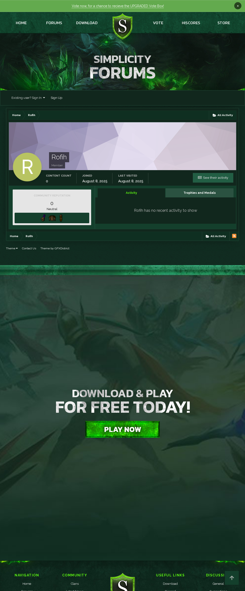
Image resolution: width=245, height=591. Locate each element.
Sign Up (56, 98)
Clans (75, 583)
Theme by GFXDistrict (54, 248)
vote (158, 23)
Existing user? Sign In (27, 98)
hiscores (191, 23)
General (218, 583)
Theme (11, 248)
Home (21, 23)
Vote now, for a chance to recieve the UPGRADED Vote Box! (118, 6)
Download (170, 583)
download (87, 23)
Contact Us (29, 248)
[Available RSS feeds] (234, 236)
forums (54, 23)
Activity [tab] (131, 193)
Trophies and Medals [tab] (200, 193)
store (223, 23)
